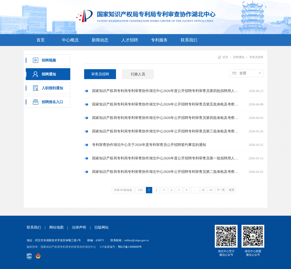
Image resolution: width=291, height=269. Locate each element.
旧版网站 (101, 227)
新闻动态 (100, 40)
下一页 (221, 190)
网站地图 (56, 227)
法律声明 (79, 227)
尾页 (231, 190)
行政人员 (138, 74)
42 (203, 190)
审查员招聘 (100, 74)
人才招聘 (129, 40)
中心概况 (70, 40)
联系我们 (189, 40)
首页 (40, 40)
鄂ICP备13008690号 (130, 246)
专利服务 (159, 40)
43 (210, 190)
